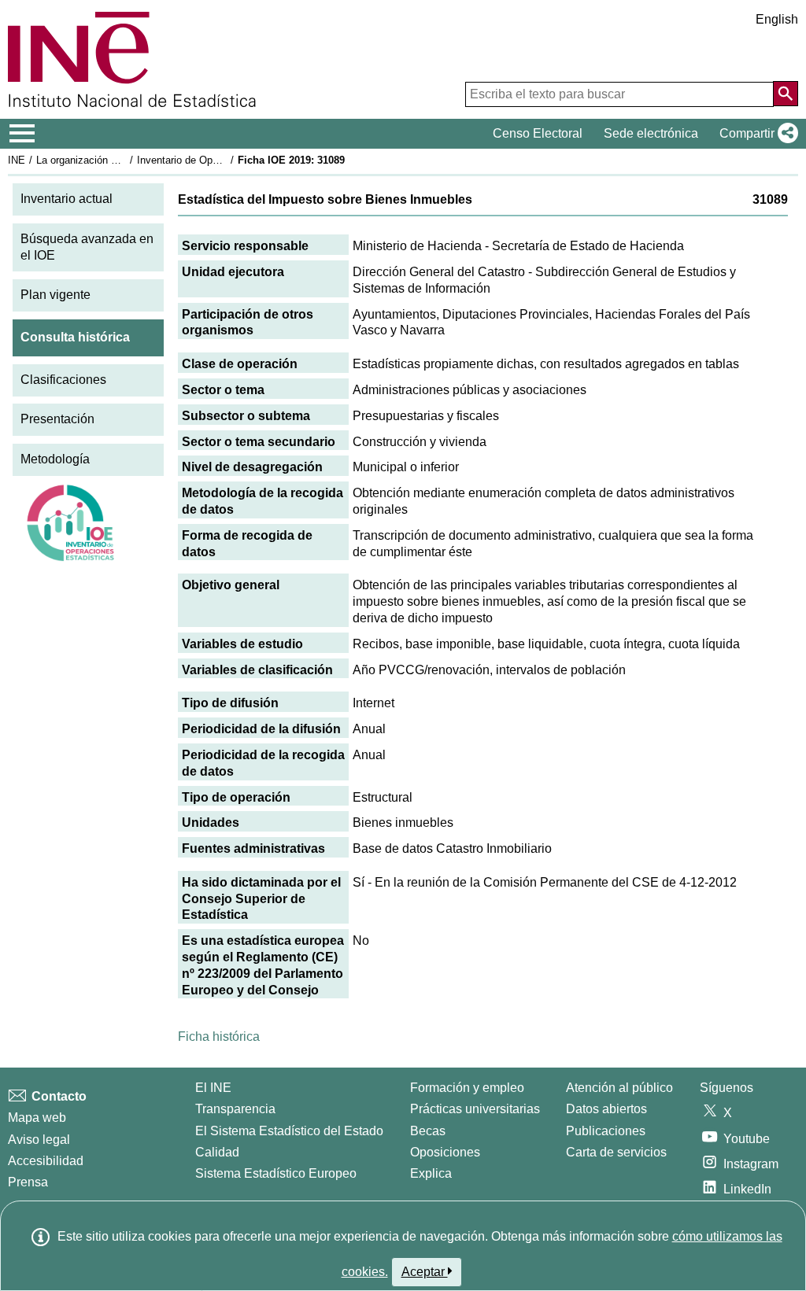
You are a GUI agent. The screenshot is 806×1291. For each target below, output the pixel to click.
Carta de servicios (616, 1152)
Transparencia (235, 1109)
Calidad (217, 1152)
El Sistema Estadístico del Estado (289, 1131)
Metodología (55, 459)
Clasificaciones (63, 379)
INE (16, 160)
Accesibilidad (45, 1160)
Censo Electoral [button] (537, 133)
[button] (755, 134)
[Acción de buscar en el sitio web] (785, 93)
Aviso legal (39, 1139)
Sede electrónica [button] (651, 133)
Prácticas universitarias (475, 1109)
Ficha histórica (219, 1036)
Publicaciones (605, 1131)
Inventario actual (66, 198)
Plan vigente (55, 294)
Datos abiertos (606, 1109)
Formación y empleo (467, 1087)
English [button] (777, 19)
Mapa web (37, 1117)
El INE (213, 1087)
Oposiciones (445, 1152)
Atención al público (619, 1087)
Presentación (57, 419)
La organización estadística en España (124, 160)
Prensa (28, 1182)
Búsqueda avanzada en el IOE (86, 247)
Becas (428, 1131)
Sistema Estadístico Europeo (276, 1173)
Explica (431, 1173)
